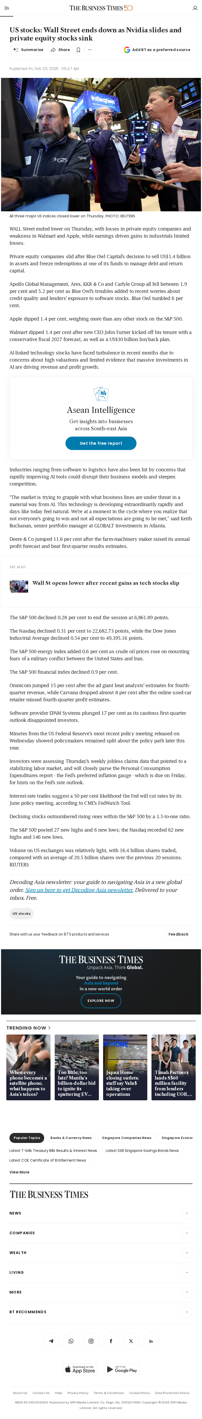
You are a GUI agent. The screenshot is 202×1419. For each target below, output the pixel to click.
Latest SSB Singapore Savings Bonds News (142, 1150)
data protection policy (172, 1393)
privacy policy (78, 1393)
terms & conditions (109, 1393)
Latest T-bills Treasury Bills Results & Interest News (53, 1150)
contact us (41, 1393)
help (58, 1393)
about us (20, 1393)
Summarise (32, 49)
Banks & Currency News (71, 1138)
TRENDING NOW (26, 1028)
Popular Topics (27, 1138)
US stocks (22, 913)
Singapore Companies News (126, 1138)
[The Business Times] (96, 8)
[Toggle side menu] (6, 8)
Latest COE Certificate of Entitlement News (47, 1160)
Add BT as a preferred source (161, 49)
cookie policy (139, 1393)
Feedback (178, 934)
